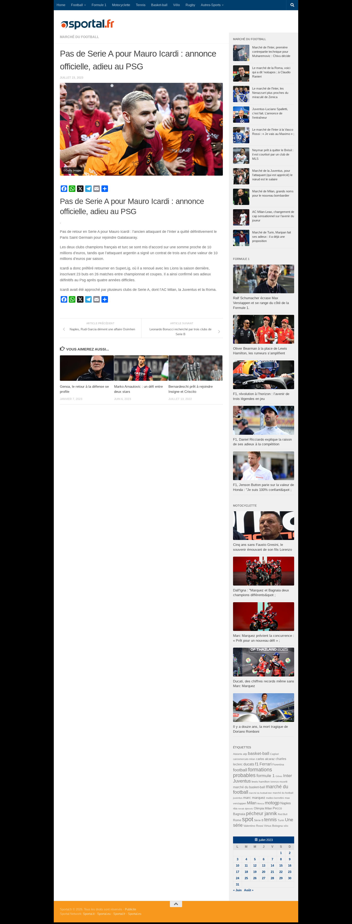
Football (77, 5)
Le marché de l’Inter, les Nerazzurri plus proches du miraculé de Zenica (270, 93)
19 (254, 872)
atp (245, 753)
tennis (270, 819)
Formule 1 (99, 5)
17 (237, 872)
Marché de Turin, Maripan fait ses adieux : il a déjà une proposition (271, 237)
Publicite (130, 909)
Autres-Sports (211, 5)
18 (246, 872)
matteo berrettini (275, 798)
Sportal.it (89, 913)
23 (289, 872)
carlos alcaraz (265, 759)
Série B (258, 820)
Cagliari (274, 754)
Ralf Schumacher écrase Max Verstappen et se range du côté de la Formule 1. (261, 303)
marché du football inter (260, 793)
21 (272, 872)
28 (272, 878)
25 (246, 878)
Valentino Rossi (253, 825)
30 (289, 878)
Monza (260, 803)
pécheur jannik (261, 813)
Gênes (279, 776)
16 (289, 865)
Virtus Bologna (273, 825)
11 (246, 865)
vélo (286, 825)
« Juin (237, 890)
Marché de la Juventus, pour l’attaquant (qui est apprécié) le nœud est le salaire (272, 175)
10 (237, 865)
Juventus (242, 781)
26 (254, 878)
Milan (251, 803)
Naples (285, 803)
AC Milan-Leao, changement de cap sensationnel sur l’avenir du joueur (273, 216)
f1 (257, 764)
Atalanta (237, 754)
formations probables (252, 772)
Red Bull (282, 814)
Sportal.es (134, 913)
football (240, 769)
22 (281, 872)
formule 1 (265, 775)
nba (235, 808)
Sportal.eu (104, 913)
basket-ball (258, 753)
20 (263, 872)
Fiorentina (278, 764)
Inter (287, 775)
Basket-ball (159, 5)
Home (61, 5)
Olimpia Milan (263, 808)
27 (263, 878)
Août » (248, 890)
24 (237, 878)
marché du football (79, 37)
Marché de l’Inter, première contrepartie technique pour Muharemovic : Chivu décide (271, 52)
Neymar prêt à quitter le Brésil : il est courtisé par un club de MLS (272, 154)
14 (272, 865)
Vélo (176, 5)
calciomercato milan (244, 759)
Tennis (140, 5)
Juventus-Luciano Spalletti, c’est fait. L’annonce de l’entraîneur (270, 113)
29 (281, 878)
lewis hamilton (261, 781)
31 (237, 884)
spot (247, 819)
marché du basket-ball (249, 787)
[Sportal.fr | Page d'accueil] (87, 24)
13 (263, 865)
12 (254, 865)
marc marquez (254, 798)
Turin (281, 820)
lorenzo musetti (279, 781)
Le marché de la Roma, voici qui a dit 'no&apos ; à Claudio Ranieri (271, 72)
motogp (272, 802)
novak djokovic (245, 808)
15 (281, 865)
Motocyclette (121, 5)
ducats (248, 764)
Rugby (190, 5)
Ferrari (266, 764)
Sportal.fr (119, 913)
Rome (237, 820)
